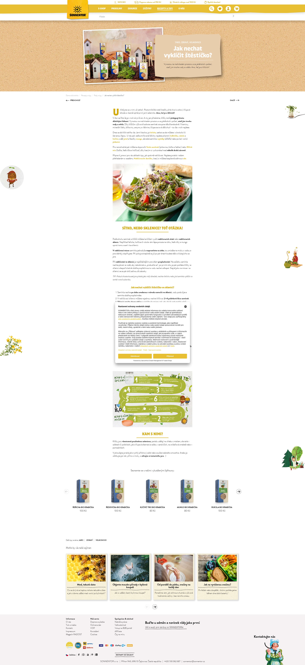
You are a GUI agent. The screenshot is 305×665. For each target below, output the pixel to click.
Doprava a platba (97, 622)
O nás (181, 8)
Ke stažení (94, 631)
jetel (126, 138)
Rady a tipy (98, 95)
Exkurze (132, 8)
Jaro (177, 42)
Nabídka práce (121, 622)
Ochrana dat (95, 625)
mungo (139, 138)
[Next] (238, 491)
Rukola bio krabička (221, 507)
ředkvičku (174, 135)
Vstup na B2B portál (123, 628)
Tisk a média (71, 625)
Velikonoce (195, 42)
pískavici (116, 141)
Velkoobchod (120, 625)
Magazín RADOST (74, 634)
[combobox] (167, 16)
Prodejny (116, 8)
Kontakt (69, 628)
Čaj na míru (120, 634)
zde (184, 158)
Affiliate (118, 631)
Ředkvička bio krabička (118, 507)
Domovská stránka (72, 95)
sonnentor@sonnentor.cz (194, 661)
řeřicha (153, 132)
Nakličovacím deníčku (143, 158)
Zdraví (184, 42)
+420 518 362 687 (172, 661)
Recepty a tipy (165, 8)
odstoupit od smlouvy (124, 655)
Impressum (70, 631)
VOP (92, 628)
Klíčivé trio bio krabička (152, 507)
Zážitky (147, 8)
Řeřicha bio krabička (83, 507)
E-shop (102, 8)
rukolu (181, 135)
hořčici (115, 138)
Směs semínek (152, 147)
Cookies (93, 634)
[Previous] (66, 491)
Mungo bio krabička (187, 507)
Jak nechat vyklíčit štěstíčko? (114, 95)
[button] (70, 654)
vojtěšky (160, 138)
